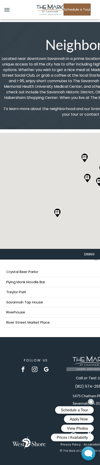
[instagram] (35, 369)
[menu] (7, 9)
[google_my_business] (46, 369)
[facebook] (23, 369)
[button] (57, 213)
